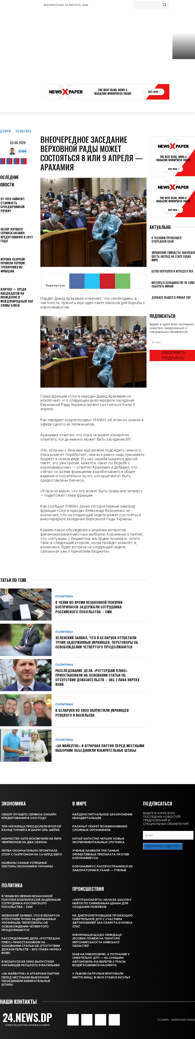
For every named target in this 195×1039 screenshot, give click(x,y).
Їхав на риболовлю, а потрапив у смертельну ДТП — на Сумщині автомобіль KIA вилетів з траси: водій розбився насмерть (101, 959)
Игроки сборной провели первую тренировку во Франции (13, 265)
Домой (5, 131)
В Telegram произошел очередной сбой (167, 239)
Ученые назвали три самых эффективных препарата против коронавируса (100, 854)
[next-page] (153, 304)
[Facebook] (77, 281)
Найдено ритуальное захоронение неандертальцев (102, 816)
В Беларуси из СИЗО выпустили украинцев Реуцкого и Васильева (92, 712)
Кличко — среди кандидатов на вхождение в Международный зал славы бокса (17, 297)
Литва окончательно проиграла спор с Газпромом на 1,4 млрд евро (32, 852)
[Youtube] (24, 161)
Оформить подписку (163, 846)
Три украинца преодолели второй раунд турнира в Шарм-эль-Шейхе (31, 828)
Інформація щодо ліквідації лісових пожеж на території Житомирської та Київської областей (97, 940)
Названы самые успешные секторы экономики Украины (27, 864)
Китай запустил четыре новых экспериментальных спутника (98, 840)
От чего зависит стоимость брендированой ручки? (13, 205)
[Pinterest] (107, 281)
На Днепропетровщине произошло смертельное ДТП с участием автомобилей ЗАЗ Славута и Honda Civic (102, 921)
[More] (138, 281)
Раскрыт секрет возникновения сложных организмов (99, 828)
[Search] (164, 5)
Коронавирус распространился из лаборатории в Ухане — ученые (102, 868)
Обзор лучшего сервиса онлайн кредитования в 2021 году (17, 235)
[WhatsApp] (122, 281)
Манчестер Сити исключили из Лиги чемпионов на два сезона (31, 840)
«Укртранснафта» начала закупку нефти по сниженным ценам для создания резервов (102, 903)
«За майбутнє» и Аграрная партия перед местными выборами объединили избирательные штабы (99, 748)
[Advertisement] (119, 47)
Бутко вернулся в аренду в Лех (172, 271)
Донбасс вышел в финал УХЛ (171, 297)
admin (22, 151)
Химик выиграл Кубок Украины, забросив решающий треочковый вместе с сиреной (183, 77)
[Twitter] (16, 161)
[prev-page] (151, 304)
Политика (23, 131)
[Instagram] (9, 161)
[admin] (13, 151)
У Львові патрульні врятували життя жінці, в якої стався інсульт (101, 975)
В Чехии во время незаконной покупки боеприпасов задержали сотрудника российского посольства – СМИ (88, 606)
